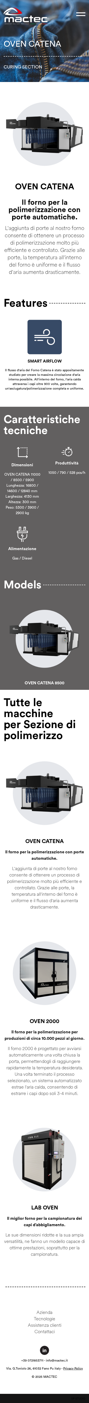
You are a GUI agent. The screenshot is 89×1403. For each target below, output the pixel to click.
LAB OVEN (44, 1208)
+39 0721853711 (32, 1360)
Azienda (44, 1312)
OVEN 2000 (44, 1021)
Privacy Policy (73, 1368)
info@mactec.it (57, 1360)
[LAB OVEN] (44, 1159)
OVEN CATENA (44, 841)
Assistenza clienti (44, 1325)
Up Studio (78, 1398)
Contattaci (44, 1332)
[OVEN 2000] (44, 973)
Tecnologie (44, 1319)
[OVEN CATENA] (44, 793)
